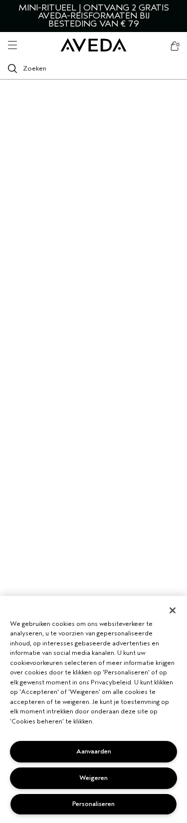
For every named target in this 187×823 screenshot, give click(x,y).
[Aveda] (93, 45)
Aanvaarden (93, 751)
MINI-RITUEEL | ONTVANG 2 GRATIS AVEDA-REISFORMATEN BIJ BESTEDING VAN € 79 (93, 16)
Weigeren (93, 777)
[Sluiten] (173, 610)
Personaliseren (93, 803)
